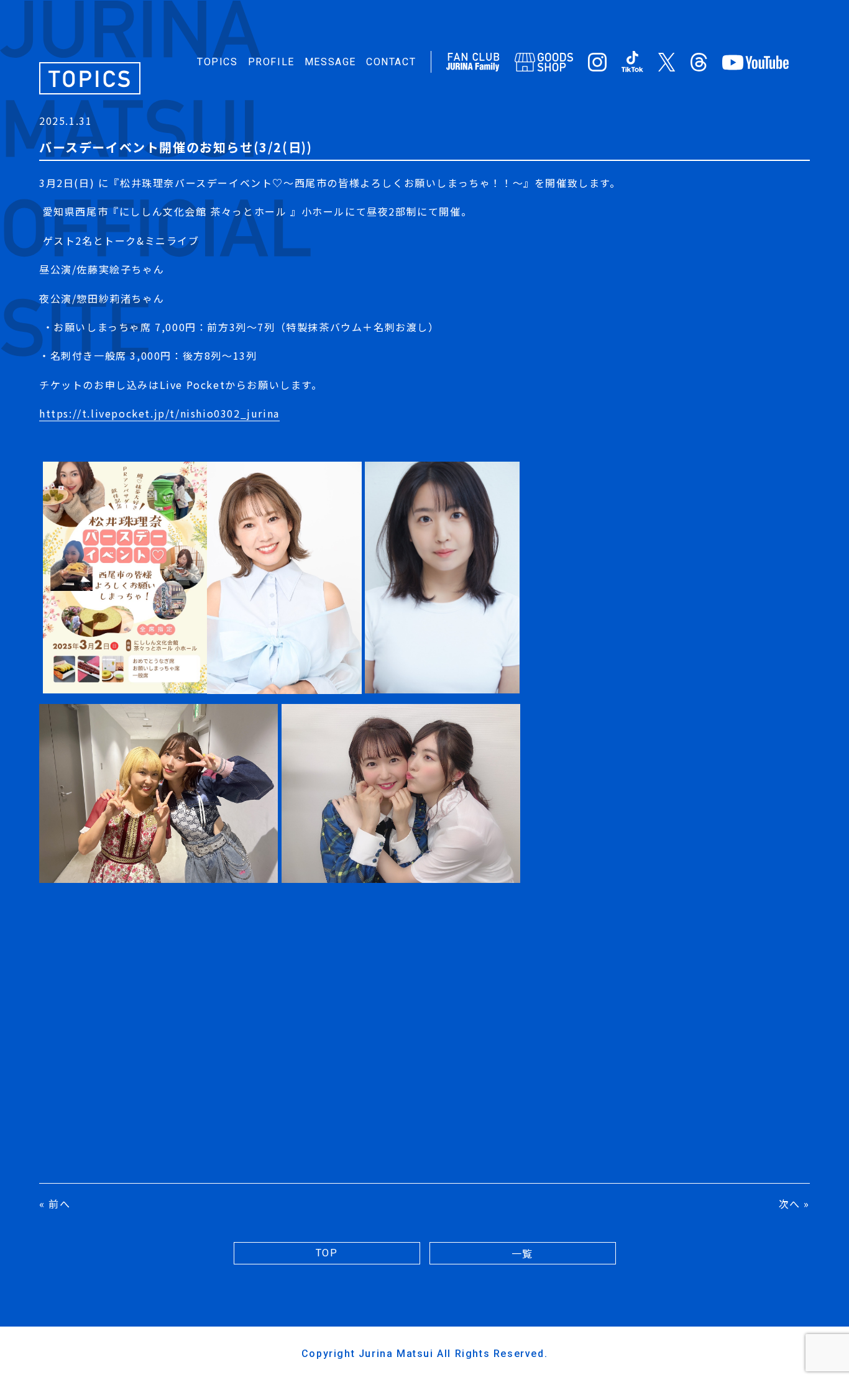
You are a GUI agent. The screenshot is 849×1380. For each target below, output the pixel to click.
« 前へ (54, 1203)
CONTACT (391, 62)
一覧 (522, 1253)
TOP (327, 1253)
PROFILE (271, 62)
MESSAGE (330, 62)
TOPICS (217, 62)
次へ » (794, 1203)
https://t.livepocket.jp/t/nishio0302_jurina (159, 413)
